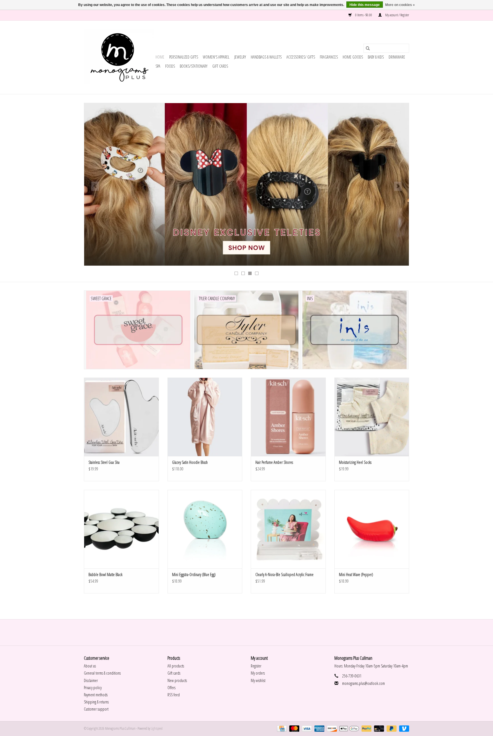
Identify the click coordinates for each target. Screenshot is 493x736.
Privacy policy (93, 687)
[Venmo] (403, 728)
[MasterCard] (293, 728)
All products (175, 666)
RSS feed (173, 694)
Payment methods (96, 694)
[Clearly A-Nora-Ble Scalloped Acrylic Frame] (288, 529)
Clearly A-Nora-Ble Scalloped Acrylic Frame (284, 574)
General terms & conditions (102, 673)
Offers (171, 687)
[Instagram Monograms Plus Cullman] (251, 632)
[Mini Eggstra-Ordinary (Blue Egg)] (205, 529)
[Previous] (95, 186)
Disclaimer (91, 680)
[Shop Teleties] (246, 184)
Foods (170, 66)
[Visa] (306, 728)
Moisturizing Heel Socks (355, 462)
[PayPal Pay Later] (391, 728)
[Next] (398, 186)
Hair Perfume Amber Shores (274, 462)
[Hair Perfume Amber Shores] (288, 417)
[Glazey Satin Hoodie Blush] (205, 417)
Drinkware (397, 57)
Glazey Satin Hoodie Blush (190, 462)
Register (256, 666)
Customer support (96, 709)
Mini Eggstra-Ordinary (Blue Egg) (194, 574)
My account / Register (397, 15)
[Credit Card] (281, 728)
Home (159, 57)
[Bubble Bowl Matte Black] (121, 529)
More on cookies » (400, 5)
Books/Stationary (193, 66)
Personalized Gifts (183, 57)
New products (177, 680)
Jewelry (240, 57)
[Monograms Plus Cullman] (119, 57)
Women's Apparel (216, 57)
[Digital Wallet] (348, 728)
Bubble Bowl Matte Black (105, 574)
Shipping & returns (96, 702)
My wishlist (258, 680)
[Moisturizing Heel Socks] (371, 417)
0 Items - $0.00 (364, 15)
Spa (157, 66)
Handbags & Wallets (266, 57)
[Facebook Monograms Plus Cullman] (241, 632)
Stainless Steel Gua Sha (104, 462)
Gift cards (220, 66)
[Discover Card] (331, 728)
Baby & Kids (376, 57)
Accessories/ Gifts (300, 57)
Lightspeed (157, 728)
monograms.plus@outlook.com (363, 683)
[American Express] (318, 728)
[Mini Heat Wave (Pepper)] (371, 529)
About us (90, 666)
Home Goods (353, 57)
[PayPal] (365, 728)
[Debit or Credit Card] (378, 728)
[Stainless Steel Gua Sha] (121, 417)
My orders (258, 673)
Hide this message (364, 5)
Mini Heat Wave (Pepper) (356, 574)
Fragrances (329, 57)
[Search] (367, 48)
